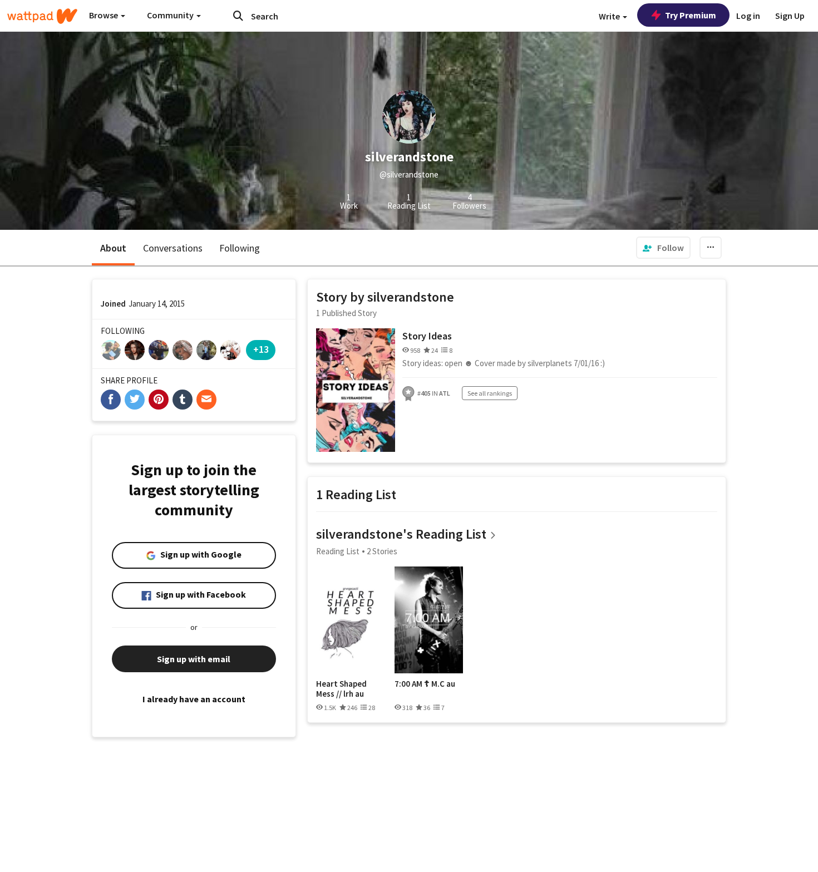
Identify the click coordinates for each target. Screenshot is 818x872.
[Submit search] (238, 15)
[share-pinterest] (159, 400)
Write (610, 16)
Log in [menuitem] (748, 15)
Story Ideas (427, 335)
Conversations (173, 248)
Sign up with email (193, 658)
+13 (261, 349)
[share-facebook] (111, 400)
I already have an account (193, 699)
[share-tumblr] (183, 400)
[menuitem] (663, 248)
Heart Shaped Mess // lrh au (341, 688)
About (113, 248)
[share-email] (206, 400)
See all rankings (489, 393)
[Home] (42, 16)
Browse (104, 15)
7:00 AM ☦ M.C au (425, 684)
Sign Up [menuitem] (790, 15)
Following (239, 248)
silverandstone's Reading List (401, 534)
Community (171, 15)
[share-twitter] (135, 400)
